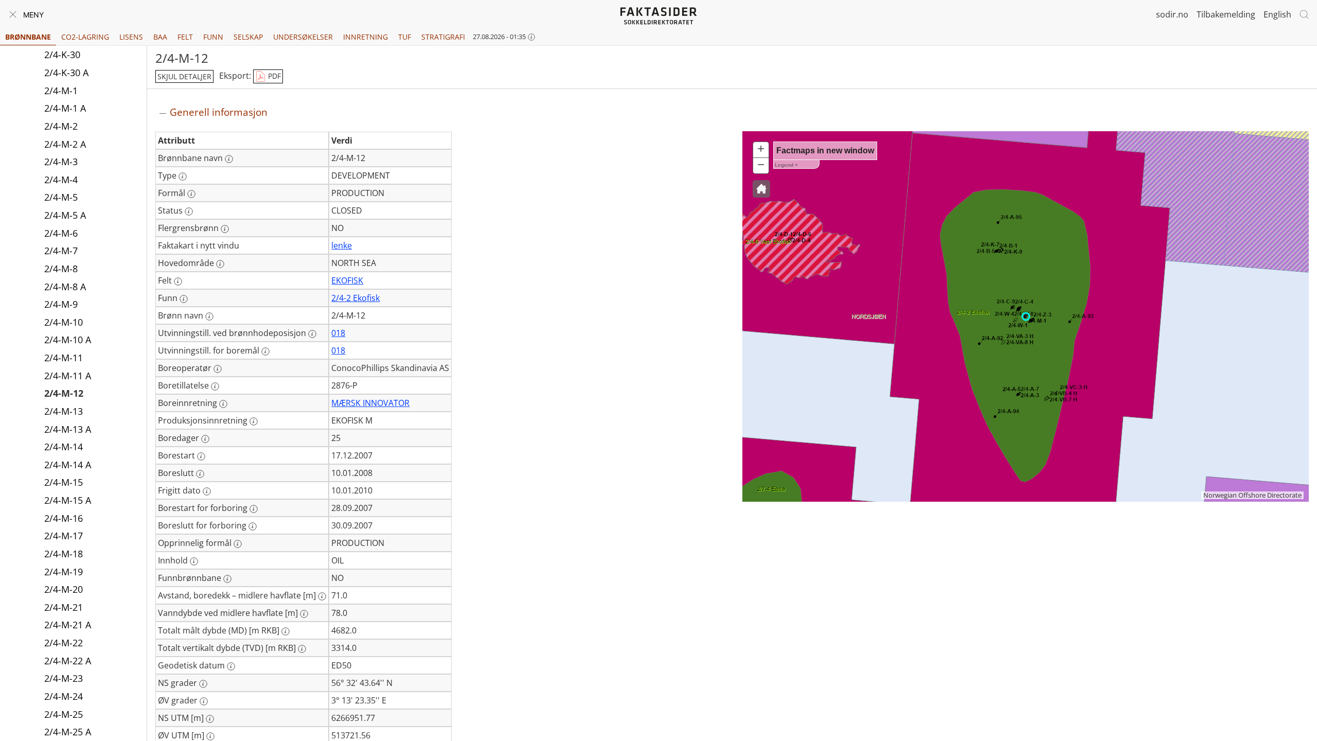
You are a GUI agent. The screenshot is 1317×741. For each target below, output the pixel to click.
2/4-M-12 (63, 393)
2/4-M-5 (61, 197)
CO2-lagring (85, 37)
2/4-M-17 (63, 536)
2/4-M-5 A (65, 215)
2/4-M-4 (61, 179)
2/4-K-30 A (66, 72)
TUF (404, 37)
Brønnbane (28, 37)
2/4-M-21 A (67, 625)
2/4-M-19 (63, 572)
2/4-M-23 (63, 678)
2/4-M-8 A (65, 286)
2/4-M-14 (63, 446)
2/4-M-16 (63, 518)
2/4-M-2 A (65, 144)
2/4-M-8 (61, 268)
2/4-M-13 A (67, 429)
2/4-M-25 (63, 714)
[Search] (1304, 14)
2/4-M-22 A (67, 661)
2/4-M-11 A (67, 375)
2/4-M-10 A (67, 339)
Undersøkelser (303, 37)
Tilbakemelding (1226, 14)
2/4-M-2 (61, 126)
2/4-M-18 (63, 554)
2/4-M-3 (61, 161)
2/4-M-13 (63, 411)
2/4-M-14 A (67, 464)
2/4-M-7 (61, 250)
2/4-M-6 (61, 233)
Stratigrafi (443, 37)
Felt (185, 37)
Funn (213, 37)
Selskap (248, 37)
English (1277, 14)
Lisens (131, 37)
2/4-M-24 (63, 696)
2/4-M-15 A (67, 500)
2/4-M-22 (63, 643)
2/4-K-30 (62, 54)
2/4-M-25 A (67, 732)
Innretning (365, 37)
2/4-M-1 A (65, 108)
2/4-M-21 (63, 607)
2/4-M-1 (61, 90)
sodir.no (1172, 14)
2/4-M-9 (61, 304)
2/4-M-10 (63, 322)
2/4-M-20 (63, 589)
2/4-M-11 (63, 357)
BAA (160, 37)
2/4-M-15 (63, 482)
